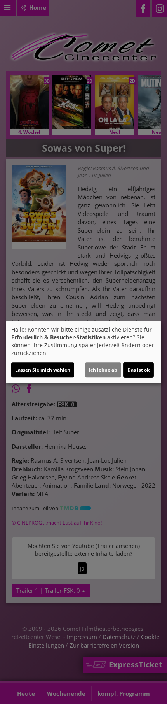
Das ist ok (138, 370)
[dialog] (83, 352)
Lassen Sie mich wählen (42, 370)
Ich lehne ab (103, 370)
